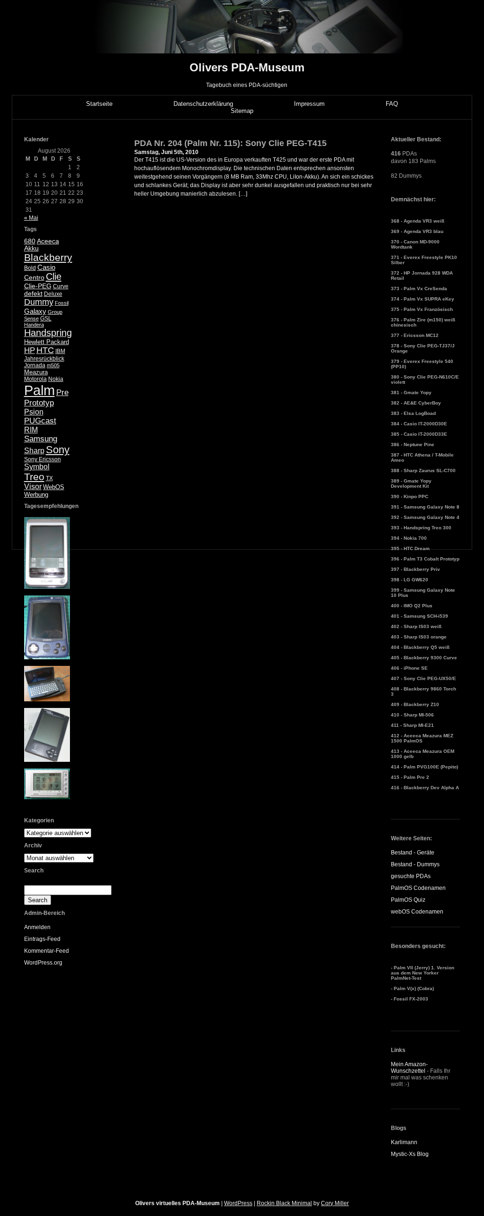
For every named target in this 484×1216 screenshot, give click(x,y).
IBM (60, 351)
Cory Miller (335, 1203)
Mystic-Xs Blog (410, 1154)
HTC (45, 350)
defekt (33, 293)
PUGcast (40, 420)
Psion (33, 412)
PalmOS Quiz (408, 900)
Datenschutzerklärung (203, 103)
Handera (34, 325)
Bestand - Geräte (412, 852)
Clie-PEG (38, 286)
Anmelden (37, 927)
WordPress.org (43, 962)
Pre (62, 392)
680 (29, 241)
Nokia (55, 379)
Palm (39, 390)
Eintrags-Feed (42, 939)
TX (49, 478)
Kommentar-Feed (46, 951)
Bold (30, 268)
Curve (61, 286)
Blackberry (48, 257)
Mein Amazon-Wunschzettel (409, 1067)
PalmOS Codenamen (418, 888)
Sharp (34, 451)
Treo (34, 476)
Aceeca (48, 241)
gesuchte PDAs (411, 876)
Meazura (36, 372)
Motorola (35, 379)
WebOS (53, 487)
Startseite (99, 103)
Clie (53, 276)
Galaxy (35, 311)
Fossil (62, 303)
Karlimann (404, 1142)
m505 (53, 365)
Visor (33, 487)
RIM (31, 430)
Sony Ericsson (42, 459)
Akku (31, 248)
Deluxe (53, 294)
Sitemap (242, 110)
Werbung (36, 494)
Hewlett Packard (46, 341)
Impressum (309, 103)
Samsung (40, 438)
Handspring (48, 333)
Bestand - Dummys (415, 864)
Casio (46, 267)
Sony (57, 450)
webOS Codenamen (417, 911)
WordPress (238, 1203)
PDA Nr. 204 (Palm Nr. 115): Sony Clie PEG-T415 (230, 143)
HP (29, 350)
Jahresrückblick (44, 358)
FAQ (392, 103)
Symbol (37, 467)
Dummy (38, 302)
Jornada (34, 365)
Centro (34, 277)
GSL (46, 318)
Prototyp (39, 402)
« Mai (31, 218)
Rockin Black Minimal (284, 1203)
